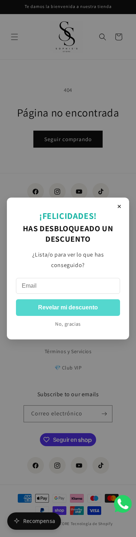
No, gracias (68, 324)
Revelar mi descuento (68, 307)
